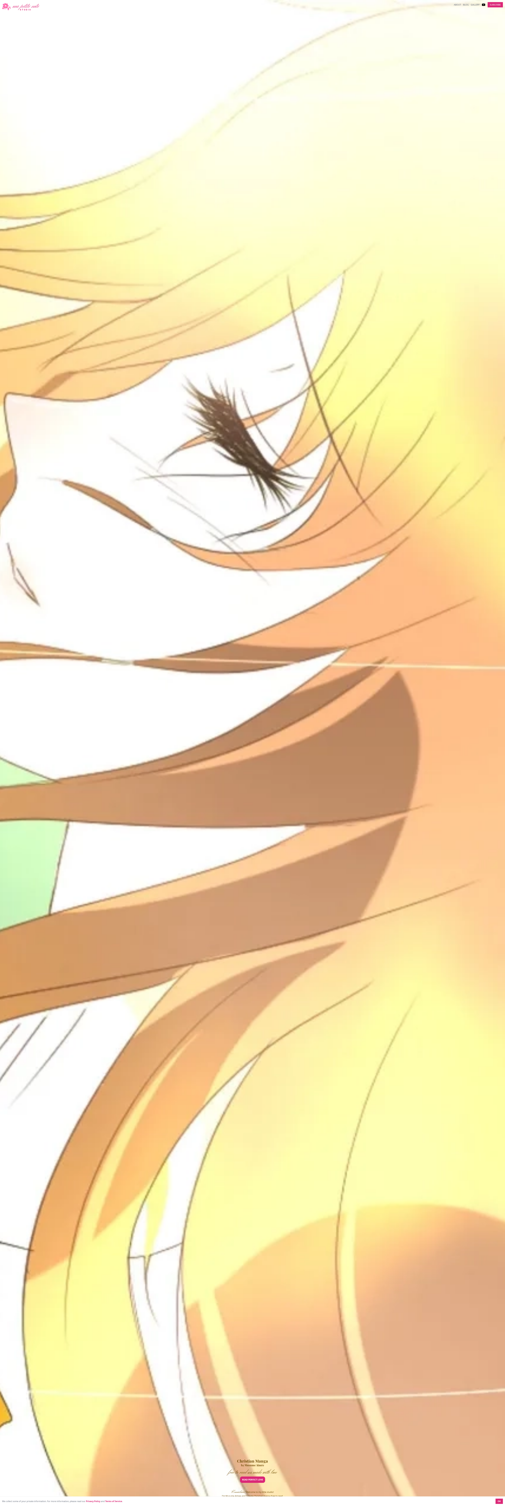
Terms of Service (113, 1501)
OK (499, 1501)
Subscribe (495, 4)
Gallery (475, 4)
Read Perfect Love (252, 1479)
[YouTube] (484, 5)
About (457, 4)
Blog (466, 4)
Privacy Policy (93, 1501)
